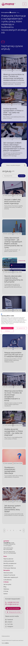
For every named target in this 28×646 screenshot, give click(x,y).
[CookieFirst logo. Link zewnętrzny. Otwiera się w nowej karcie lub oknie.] (1, 314)
